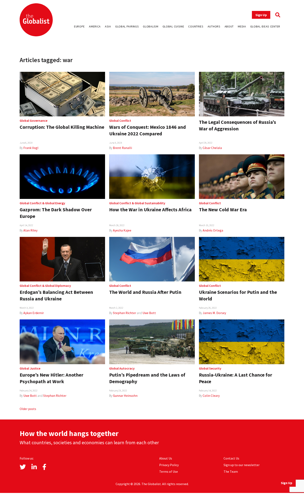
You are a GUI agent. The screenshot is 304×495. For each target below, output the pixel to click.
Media (242, 26)
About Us (165, 458)
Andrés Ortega (213, 230)
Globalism (150, 26)
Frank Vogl (30, 148)
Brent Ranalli (122, 148)
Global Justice (30, 368)
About (229, 26)
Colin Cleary (211, 395)
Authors (214, 26)
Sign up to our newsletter (242, 465)
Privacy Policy (169, 465)
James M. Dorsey (214, 313)
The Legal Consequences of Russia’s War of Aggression (237, 125)
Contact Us (231, 458)
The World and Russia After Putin (145, 292)
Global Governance (33, 120)
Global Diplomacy (58, 286)
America (95, 26)
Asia (108, 26)
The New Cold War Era (223, 209)
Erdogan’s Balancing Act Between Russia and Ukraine (56, 295)
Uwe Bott (149, 313)
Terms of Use (168, 471)
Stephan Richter (124, 313)
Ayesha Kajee (122, 230)
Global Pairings (127, 26)
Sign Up (261, 15)
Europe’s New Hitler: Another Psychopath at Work (51, 378)
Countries (195, 26)
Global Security (210, 368)
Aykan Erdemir (33, 313)
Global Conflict (120, 120)
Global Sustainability (150, 203)
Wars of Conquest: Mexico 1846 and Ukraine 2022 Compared (147, 130)
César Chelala (212, 148)
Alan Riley (30, 230)
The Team (231, 471)
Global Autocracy (122, 368)
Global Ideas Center (265, 26)
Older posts (28, 409)
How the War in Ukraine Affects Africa (150, 209)
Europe (79, 26)
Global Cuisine (173, 26)
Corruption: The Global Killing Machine (62, 127)
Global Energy (55, 203)
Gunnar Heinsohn (125, 395)
